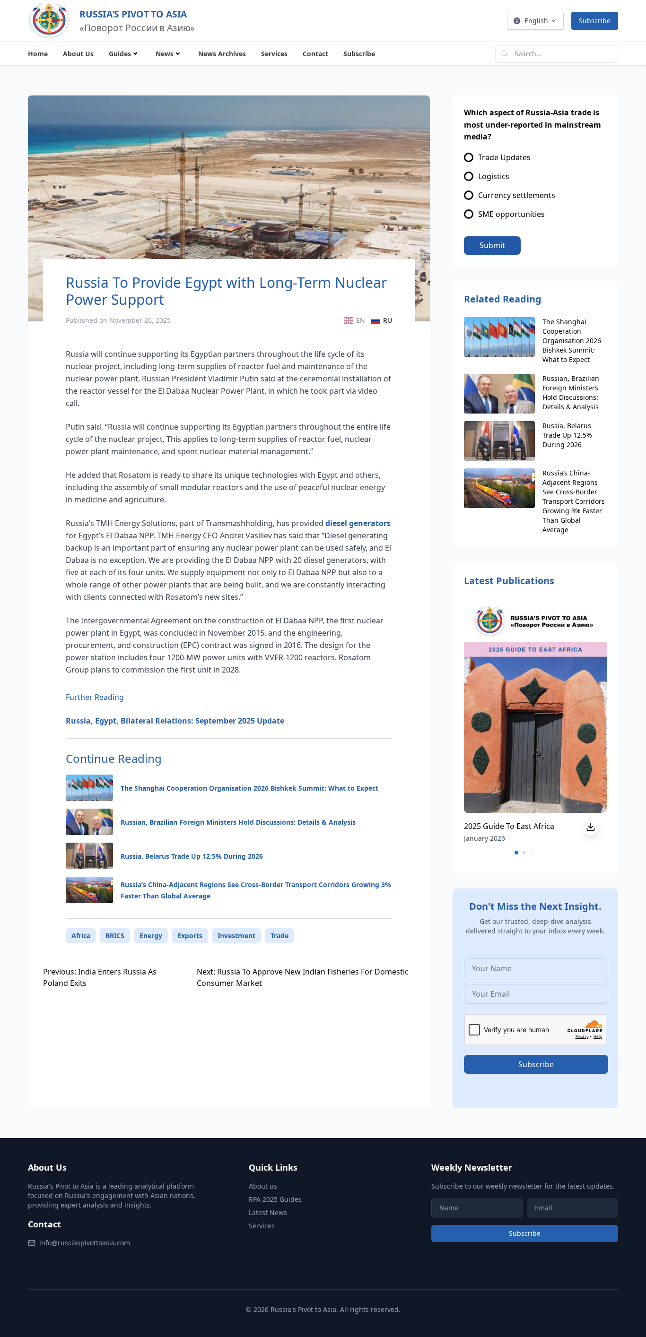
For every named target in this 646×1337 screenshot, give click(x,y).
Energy (151, 935)
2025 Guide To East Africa (509, 826)
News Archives (222, 53)
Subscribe (595, 20)
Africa (80, 935)
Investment (236, 935)
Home (38, 53)
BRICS (114, 935)
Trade (279, 935)
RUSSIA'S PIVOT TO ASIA (133, 14)
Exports (189, 935)
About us (263, 1186)
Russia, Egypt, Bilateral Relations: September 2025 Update (175, 721)
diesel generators (358, 523)
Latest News (268, 1212)
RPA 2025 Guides (275, 1199)
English (536, 20)
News (165, 53)
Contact (315, 53)
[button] (516, 852)
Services (274, 53)
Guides (120, 53)
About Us (78, 53)
